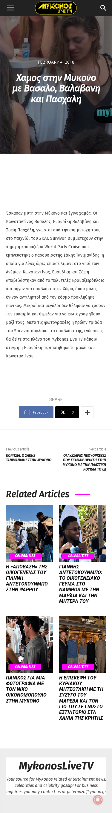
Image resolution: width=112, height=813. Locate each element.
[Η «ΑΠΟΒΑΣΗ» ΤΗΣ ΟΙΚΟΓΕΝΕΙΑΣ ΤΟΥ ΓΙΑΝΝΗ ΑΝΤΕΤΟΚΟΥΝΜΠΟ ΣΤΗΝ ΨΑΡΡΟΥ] (29, 533)
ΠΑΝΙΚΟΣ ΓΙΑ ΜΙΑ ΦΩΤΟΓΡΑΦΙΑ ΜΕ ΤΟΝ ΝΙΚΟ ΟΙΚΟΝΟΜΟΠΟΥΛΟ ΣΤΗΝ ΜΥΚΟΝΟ (26, 689)
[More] (87, 412)
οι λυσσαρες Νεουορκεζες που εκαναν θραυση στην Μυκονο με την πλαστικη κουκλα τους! (84, 462)
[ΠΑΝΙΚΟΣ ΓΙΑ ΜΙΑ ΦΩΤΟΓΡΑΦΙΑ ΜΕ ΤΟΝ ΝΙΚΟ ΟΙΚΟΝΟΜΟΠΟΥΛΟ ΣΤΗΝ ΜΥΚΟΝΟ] (29, 644)
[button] (10, 8)
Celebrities (25, 555)
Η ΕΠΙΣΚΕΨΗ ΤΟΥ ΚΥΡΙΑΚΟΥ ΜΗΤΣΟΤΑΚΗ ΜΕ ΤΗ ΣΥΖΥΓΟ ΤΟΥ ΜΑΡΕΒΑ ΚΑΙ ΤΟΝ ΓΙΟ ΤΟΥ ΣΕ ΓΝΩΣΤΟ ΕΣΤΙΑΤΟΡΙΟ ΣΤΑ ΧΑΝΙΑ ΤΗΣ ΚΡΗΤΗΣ (81, 698)
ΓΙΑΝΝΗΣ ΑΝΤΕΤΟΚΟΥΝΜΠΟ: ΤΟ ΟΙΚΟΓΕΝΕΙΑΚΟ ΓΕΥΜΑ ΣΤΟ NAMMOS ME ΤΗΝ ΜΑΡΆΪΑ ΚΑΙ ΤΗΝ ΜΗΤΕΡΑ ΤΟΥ (80, 584)
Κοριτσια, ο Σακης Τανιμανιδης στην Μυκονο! (29, 457)
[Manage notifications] (98, 800)
